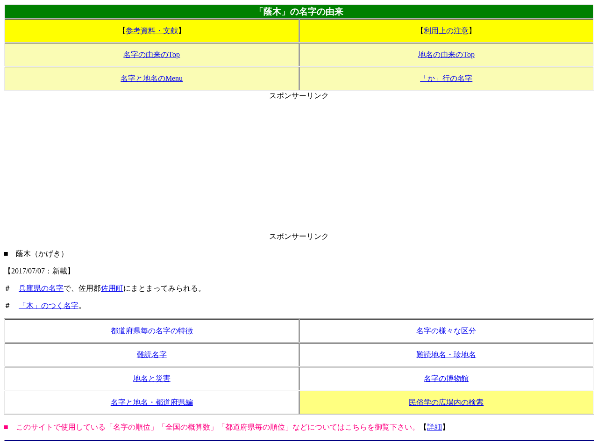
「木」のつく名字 (48, 305)
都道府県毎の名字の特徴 (152, 331)
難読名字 (152, 355)
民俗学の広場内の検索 (446, 402)
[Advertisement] (299, 166)
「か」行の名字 (446, 78)
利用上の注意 (446, 31)
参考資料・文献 (152, 31)
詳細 (434, 427)
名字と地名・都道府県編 (152, 402)
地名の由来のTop (446, 54)
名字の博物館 (446, 378)
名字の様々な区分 (446, 331)
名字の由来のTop (151, 54)
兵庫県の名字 (41, 288)
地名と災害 (152, 378)
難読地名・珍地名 (446, 355)
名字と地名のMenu (152, 78)
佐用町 (112, 288)
